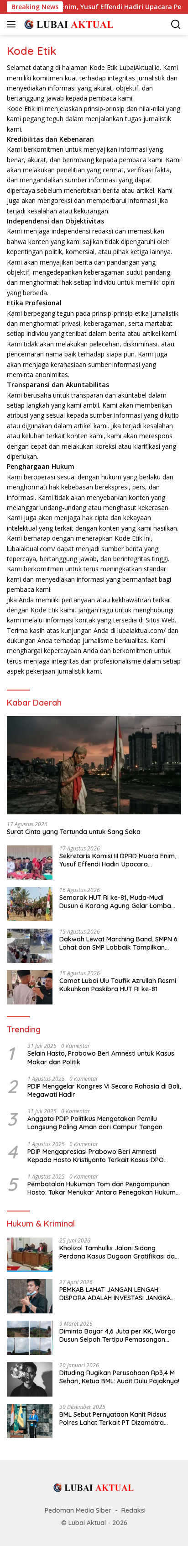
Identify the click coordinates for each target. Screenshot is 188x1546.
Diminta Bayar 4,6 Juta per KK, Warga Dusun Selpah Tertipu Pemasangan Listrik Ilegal (117, 1335)
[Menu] (13, 24)
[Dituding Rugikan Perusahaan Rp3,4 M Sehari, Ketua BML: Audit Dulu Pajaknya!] (29, 1379)
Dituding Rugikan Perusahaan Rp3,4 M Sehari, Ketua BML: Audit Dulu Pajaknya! (119, 1377)
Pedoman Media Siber (78, 1510)
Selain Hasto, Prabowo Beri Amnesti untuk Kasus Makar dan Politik (100, 1057)
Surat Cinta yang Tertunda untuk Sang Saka (74, 832)
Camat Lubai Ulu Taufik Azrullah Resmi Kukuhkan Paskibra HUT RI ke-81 (117, 985)
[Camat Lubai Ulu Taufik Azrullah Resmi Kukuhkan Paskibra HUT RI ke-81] (29, 987)
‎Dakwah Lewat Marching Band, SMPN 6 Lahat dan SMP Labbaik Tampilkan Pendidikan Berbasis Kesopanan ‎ (118, 943)
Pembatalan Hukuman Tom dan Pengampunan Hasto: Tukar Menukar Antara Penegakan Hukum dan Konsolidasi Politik (101, 1188)
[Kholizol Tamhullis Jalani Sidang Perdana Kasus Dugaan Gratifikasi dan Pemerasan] (29, 1255)
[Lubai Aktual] (68, 24)
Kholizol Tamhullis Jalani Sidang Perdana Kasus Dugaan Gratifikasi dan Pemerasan (118, 1252)
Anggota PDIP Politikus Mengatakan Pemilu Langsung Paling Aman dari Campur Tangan (94, 1123)
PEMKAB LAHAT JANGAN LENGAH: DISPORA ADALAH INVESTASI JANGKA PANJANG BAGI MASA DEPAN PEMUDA (115, 1294)
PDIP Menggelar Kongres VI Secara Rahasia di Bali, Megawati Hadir (104, 1090)
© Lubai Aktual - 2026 (94, 1523)
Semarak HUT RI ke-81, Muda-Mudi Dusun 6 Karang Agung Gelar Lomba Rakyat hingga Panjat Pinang (115, 901)
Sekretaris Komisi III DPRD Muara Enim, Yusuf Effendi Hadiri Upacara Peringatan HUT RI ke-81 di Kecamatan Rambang (117, 860)
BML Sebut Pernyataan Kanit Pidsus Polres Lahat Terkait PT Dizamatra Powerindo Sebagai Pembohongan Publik (113, 1418)
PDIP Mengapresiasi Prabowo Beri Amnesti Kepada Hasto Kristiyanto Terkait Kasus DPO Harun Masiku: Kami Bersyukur (95, 1156)
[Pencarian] (176, 24)
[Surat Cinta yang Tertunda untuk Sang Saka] (94, 765)
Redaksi (133, 1510)
